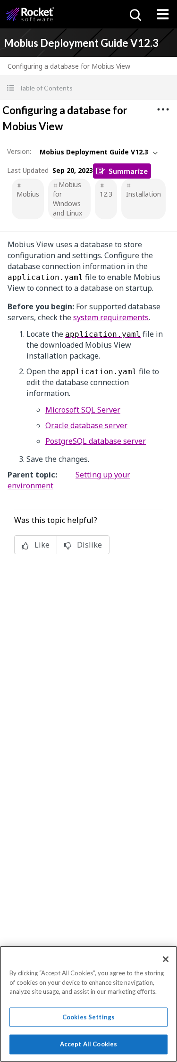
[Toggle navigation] (162, 14)
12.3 (106, 193)
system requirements (111, 317)
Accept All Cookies (88, 1044)
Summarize (128, 170)
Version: (19, 151)
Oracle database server (86, 425)
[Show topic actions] (162, 109)
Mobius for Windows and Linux (67, 198)
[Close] (165, 959)
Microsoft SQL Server (82, 410)
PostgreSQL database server (95, 441)
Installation (143, 193)
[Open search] (134, 14)
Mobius (28, 193)
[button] (88, 88)
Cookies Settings (88, 1017)
